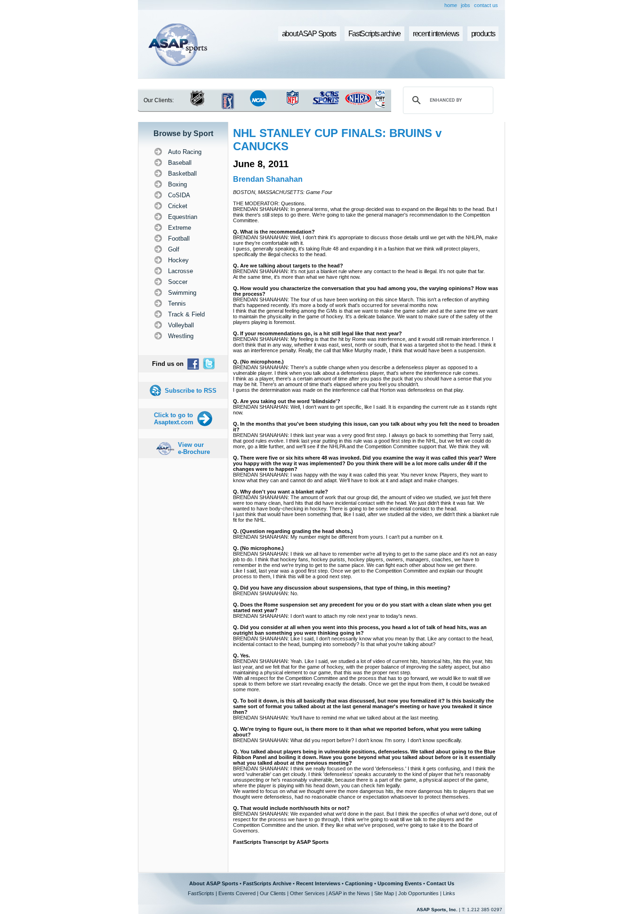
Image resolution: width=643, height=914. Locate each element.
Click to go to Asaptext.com (173, 419)
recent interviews (436, 34)
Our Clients (273, 893)
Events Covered (237, 893)
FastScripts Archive (267, 883)
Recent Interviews (318, 883)
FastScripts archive (374, 34)
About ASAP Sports (213, 883)
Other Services (307, 893)
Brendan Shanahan (268, 179)
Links (449, 893)
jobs (465, 5)
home (450, 5)
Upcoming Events (400, 883)
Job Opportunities (418, 893)
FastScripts (201, 893)
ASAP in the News (349, 893)
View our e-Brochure (194, 448)
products (483, 34)
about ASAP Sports (309, 34)
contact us (486, 5)
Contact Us (440, 883)
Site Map (384, 893)
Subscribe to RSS (191, 390)
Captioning (359, 883)
